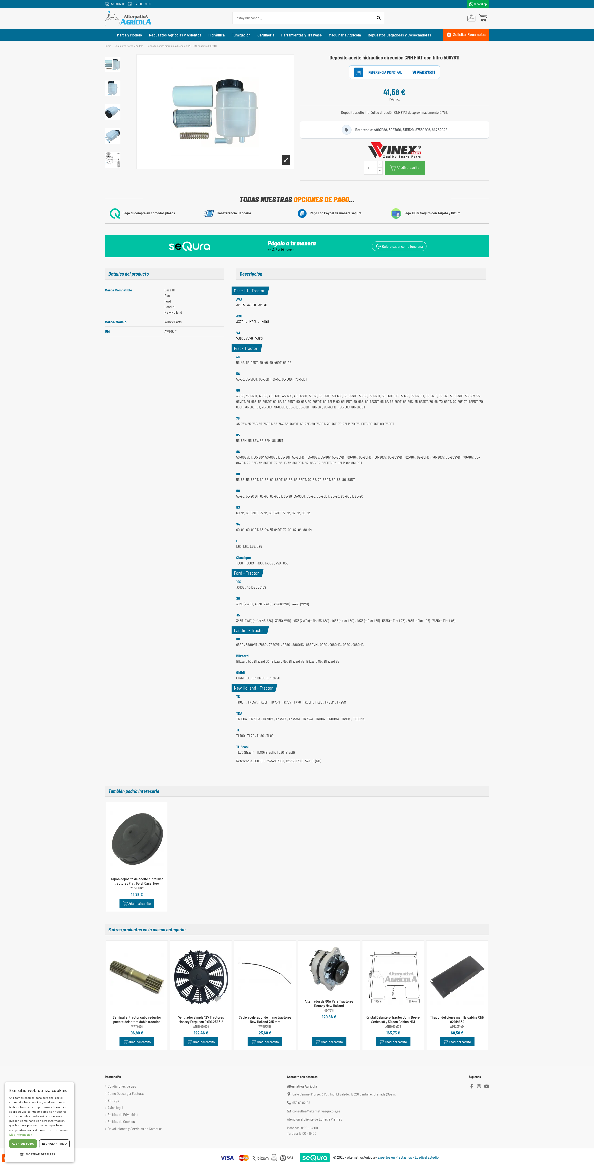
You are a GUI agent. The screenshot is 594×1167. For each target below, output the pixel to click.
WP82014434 (457, 1026)
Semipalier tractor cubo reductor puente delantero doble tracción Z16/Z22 (137, 1021)
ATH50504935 (393, 1026)
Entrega (113, 1100)
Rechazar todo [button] (54, 1144)
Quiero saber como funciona (402, 246)
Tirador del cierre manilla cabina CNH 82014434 (457, 1019)
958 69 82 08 (117, 4)
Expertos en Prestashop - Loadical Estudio (408, 1157)
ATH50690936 (201, 1026)
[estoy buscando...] (378, 18)
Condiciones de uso (122, 1086)
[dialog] (39, 1122)
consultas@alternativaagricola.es (316, 1111)
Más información (20, 1135)
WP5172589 (264, 1026)
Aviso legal (115, 1107)
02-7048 (329, 1010)
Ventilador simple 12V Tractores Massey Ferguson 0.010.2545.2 (201, 1019)
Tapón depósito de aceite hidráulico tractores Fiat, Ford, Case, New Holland (137, 883)
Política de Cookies (121, 1121)
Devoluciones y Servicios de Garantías (135, 1128)
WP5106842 (137, 888)
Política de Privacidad (123, 1114)
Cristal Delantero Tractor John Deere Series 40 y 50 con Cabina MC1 (393, 1019)
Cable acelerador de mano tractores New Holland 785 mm (265, 1019)
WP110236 (137, 1026)
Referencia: (380, 72)
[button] (39, 1154)
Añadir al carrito (408, 167)
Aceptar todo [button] (23, 1144)
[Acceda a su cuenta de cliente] (471, 18)
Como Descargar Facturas (126, 1093)
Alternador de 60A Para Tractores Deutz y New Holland (329, 1003)
